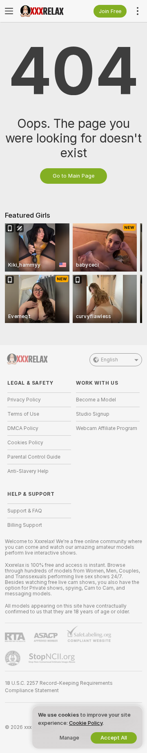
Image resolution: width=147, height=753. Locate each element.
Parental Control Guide (33, 457)
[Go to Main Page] (46, 11)
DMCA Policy (22, 428)
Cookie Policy (85, 723)
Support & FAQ (24, 511)
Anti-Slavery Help (28, 471)
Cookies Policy (25, 443)
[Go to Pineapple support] (13, 658)
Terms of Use (23, 414)
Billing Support (24, 525)
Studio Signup (92, 414)
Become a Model (96, 400)
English (109, 360)
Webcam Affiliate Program (106, 428)
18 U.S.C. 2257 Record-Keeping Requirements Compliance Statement (59, 686)
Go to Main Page (73, 176)
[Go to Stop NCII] (53, 658)
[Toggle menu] (9, 11)
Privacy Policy (24, 400)
